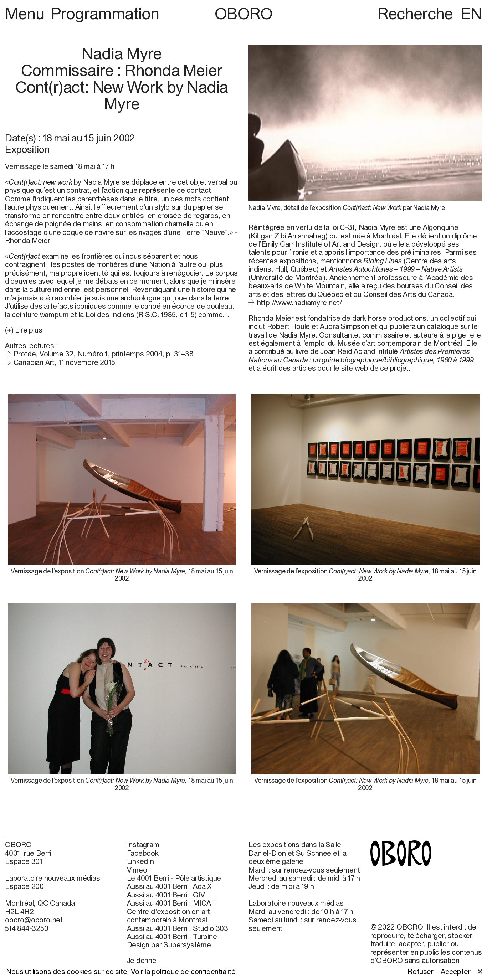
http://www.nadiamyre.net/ (299, 302)
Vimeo (137, 870)
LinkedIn (140, 861)
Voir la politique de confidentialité (183, 971)
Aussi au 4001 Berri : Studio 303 (178, 928)
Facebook (143, 853)
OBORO (244, 13)
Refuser (420, 971)
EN (471, 13)
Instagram (143, 844)
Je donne (142, 960)
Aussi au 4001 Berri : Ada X (169, 886)
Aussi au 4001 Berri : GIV (166, 895)
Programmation (105, 13)
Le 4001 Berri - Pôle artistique (174, 878)
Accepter (455, 971)
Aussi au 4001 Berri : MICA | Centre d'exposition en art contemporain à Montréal (171, 911)
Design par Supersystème (169, 945)
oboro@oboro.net (34, 920)
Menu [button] (26, 13)
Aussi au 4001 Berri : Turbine (172, 936)
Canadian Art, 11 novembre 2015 (64, 362)
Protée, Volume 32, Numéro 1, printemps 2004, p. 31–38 (104, 354)
